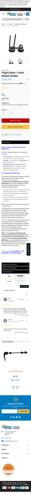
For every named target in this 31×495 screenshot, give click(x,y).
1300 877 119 (7, 438)
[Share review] (27, 300)
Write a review (24, 286)
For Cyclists (10, 24)
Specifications (7, 272)
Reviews (28, 249)
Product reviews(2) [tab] (9, 290)
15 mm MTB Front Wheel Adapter (15, 371)
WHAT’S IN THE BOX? (9, 268)
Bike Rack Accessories (21, 24)
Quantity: (4, 110)
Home (3, 24)
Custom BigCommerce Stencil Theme (12, 484)
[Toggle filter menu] (26, 294)
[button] (23, 315)
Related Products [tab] (8, 341)
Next (26, 61)
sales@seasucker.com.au (11, 441)
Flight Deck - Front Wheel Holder (10, 26)
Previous (4, 61)
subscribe (24, 411)
